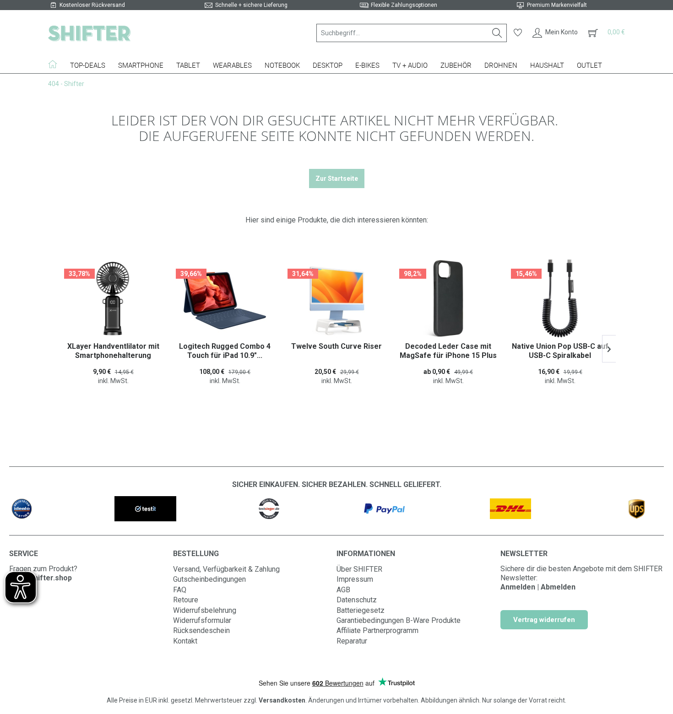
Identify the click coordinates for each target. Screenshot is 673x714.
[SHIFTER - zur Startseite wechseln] (89, 33)
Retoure (185, 599)
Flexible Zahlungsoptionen (404, 5)
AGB (343, 589)
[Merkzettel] (517, 33)
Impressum (354, 579)
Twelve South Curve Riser (225, 346)
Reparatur (351, 641)
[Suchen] (497, 33)
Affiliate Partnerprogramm (377, 630)
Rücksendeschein (201, 630)
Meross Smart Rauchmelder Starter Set (560, 351)
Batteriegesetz (360, 610)
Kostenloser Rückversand (92, 5)
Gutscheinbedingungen (209, 579)
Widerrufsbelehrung (204, 610)
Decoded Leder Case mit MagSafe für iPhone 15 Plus (336, 351)
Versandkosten (282, 700)
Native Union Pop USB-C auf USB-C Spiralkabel (449, 351)
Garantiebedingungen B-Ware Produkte (398, 620)
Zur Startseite (336, 178)
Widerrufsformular (202, 620)
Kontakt (185, 641)
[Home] (56, 64)
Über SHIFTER (359, 569)
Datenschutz (356, 599)
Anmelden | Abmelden (537, 587)
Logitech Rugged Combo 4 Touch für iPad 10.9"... (113, 351)
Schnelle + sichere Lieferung (251, 5)
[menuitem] (411, 33)
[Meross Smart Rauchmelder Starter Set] (560, 301)
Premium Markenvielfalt (557, 5)
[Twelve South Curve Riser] (225, 301)
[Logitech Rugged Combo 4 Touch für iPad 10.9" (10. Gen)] (114, 301)
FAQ (179, 589)
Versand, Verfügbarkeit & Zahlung (226, 569)
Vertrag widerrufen (544, 620)
